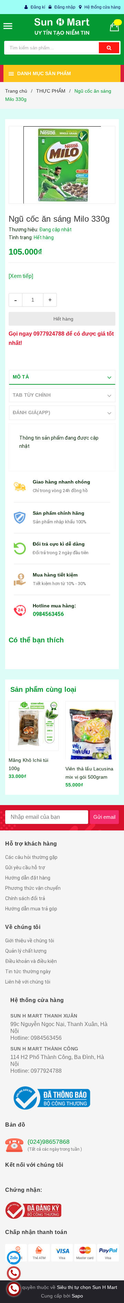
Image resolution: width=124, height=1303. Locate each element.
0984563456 (48, 614)
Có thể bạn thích (36, 640)
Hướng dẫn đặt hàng (27, 878)
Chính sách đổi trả (25, 898)
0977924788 (48, 334)
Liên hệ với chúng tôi (27, 982)
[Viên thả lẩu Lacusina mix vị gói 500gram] (90, 730)
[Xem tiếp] (21, 276)
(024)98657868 (49, 1141)
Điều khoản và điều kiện (31, 961)
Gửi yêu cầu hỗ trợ (25, 867)
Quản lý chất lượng (25, 951)
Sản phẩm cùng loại (43, 689)
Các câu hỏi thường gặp (31, 857)
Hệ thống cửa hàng (102, 7)
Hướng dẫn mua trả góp (31, 908)
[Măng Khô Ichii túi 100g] (34, 726)
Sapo (77, 1296)
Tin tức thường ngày (28, 971)
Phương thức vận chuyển (33, 888)
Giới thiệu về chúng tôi (29, 940)
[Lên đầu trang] (103, 1289)
